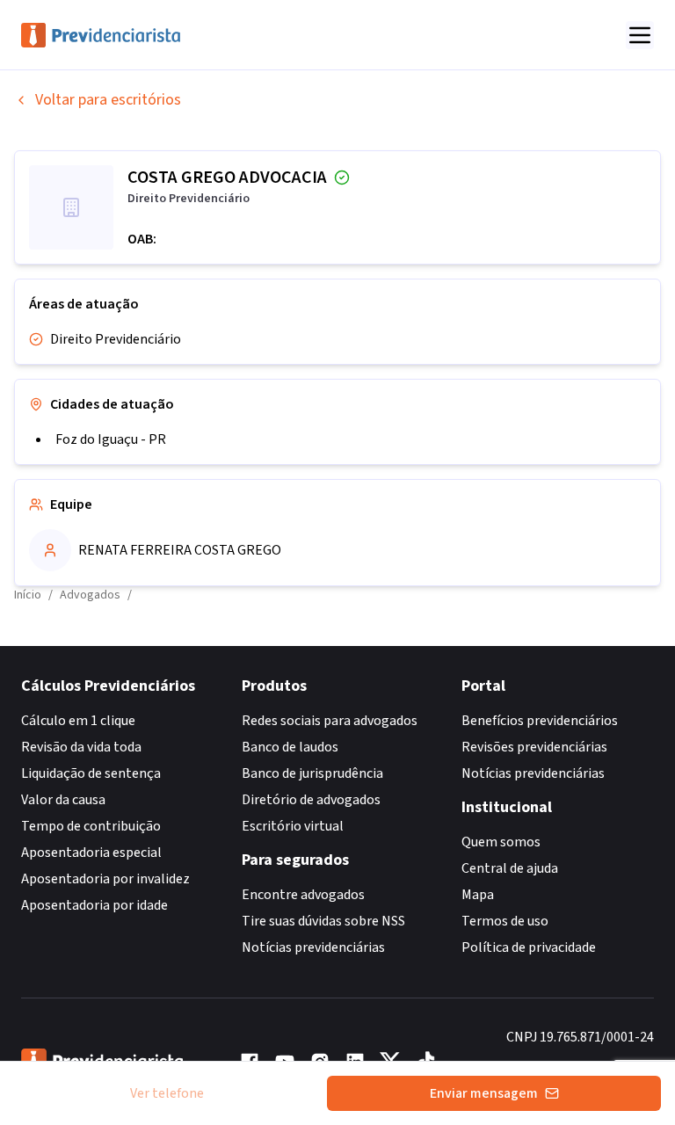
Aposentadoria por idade (94, 905)
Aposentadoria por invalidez (105, 879)
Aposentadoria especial (91, 852)
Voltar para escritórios (108, 99)
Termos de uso (504, 921)
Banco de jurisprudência (312, 773)
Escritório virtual (293, 826)
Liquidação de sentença (91, 773)
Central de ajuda (509, 868)
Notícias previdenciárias (313, 947)
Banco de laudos (290, 747)
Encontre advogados (303, 895)
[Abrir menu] (640, 35)
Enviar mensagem (484, 1093)
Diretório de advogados (311, 800)
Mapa (477, 895)
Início (27, 595)
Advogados (90, 595)
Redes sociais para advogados (329, 721)
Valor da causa (63, 800)
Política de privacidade (528, 947)
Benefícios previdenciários (539, 721)
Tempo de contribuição (91, 826)
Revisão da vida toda (81, 747)
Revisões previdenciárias (534, 747)
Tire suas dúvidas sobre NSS (323, 921)
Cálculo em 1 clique (78, 721)
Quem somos (501, 842)
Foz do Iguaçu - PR (110, 439)
